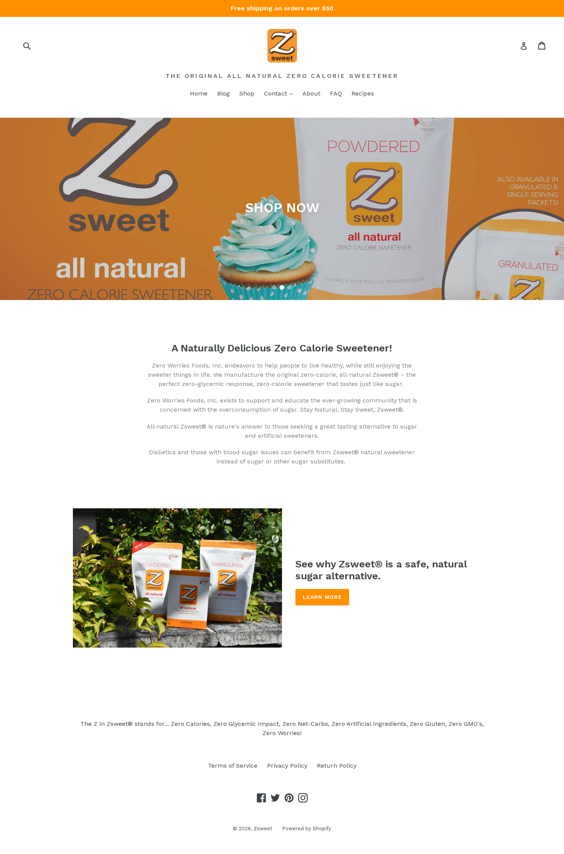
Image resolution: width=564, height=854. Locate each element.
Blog (223, 93)
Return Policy (336, 765)
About (311, 93)
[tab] (274, 287)
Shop (246, 93)
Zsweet (263, 828)
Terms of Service (232, 765)
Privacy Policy (287, 765)
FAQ (336, 93)
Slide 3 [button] (289, 287)
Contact (276, 93)
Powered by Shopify (306, 828)
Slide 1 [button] (274, 287)
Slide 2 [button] (282, 287)
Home (199, 93)
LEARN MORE (322, 597)
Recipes (362, 93)
